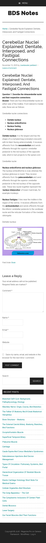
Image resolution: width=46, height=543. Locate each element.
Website (5, 342)
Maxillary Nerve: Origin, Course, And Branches (21, 407)
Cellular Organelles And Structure (16, 488)
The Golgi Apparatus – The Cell (15, 493)
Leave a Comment (9, 68)
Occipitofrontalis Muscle (12, 432)
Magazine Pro (26, 531)
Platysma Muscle (9, 442)
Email (5, 330)
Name (5, 318)
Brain (14, 263)
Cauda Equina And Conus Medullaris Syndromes (22, 451)
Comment (7, 291)
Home (4, 29)
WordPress (24, 534)
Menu (25, 3)
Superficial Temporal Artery (14, 437)
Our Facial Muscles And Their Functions (19, 515)
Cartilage (6, 447)
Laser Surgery (8, 510)
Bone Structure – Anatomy (13, 419)
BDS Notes (23, 13)
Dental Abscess (9, 505)
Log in (33, 534)
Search (5, 376)
